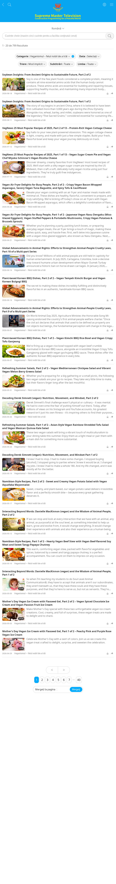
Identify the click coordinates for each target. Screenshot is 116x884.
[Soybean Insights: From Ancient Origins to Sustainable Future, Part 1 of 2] (13, 111)
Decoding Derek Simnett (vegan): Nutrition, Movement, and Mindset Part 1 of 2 (49, 454)
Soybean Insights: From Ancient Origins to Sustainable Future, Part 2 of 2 (46, 74)
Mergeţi (76, 689)
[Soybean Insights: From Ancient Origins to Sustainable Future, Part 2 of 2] (13, 84)
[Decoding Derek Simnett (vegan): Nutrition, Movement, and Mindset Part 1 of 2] (13, 464)
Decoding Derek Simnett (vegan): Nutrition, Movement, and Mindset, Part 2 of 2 (50, 398)
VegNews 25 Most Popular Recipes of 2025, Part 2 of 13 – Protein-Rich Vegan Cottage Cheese (57, 128)
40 (79, 680)
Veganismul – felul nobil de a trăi (30, 93)
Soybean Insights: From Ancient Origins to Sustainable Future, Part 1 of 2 (46, 101)
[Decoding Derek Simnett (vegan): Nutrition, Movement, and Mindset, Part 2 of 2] (13, 407)
